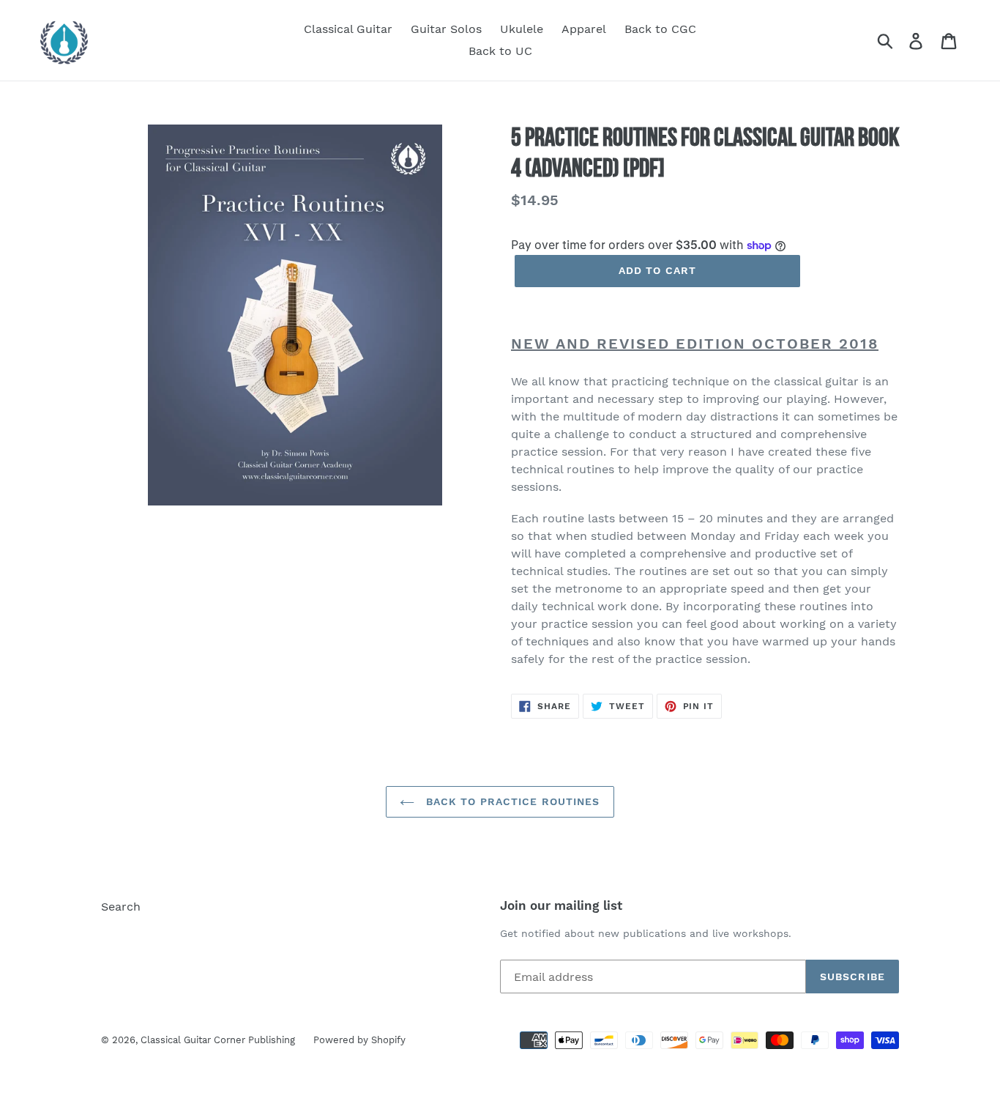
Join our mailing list (561, 905)
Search (121, 907)
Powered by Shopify (359, 1039)
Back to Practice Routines (511, 801)
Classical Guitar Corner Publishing (218, 1039)
